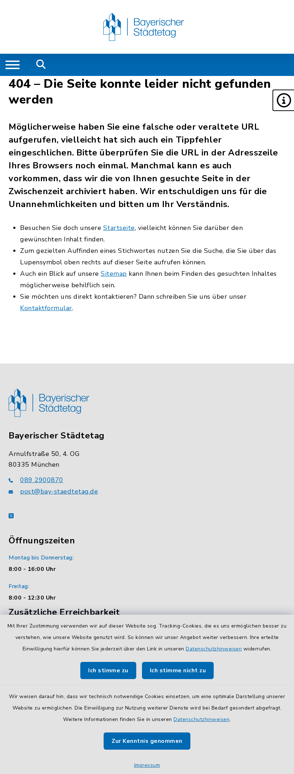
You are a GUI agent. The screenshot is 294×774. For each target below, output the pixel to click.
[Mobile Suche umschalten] (41, 65)
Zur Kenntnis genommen (147, 741)
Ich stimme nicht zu (178, 670)
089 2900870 (41, 480)
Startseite (119, 227)
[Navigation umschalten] (12, 64)
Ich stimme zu (108, 670)
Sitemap (114, 273)
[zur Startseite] (143, 27)
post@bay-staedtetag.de (59, 491)
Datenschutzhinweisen (214, 648)
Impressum (147, 765)
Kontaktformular (46, 308)
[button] (283, 100)
